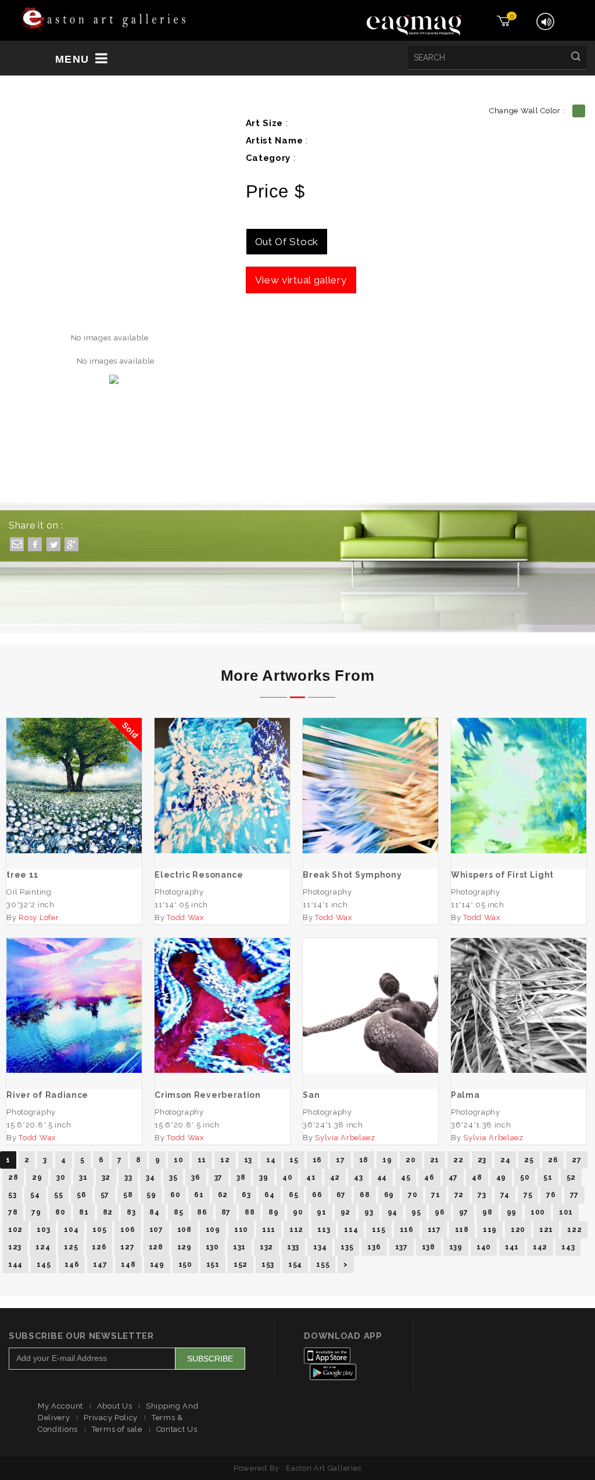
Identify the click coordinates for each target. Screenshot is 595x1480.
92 (345, 1212)
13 (248, 1160)
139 (456, 1247)
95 (416, 1212)
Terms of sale (117, 1429)
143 (568, 1247)
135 (346, 1247)
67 (341, 1195)
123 (14, 1247)
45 (405, 1177)
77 (574, 1195)
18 (363, 1160)
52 (571, 1177)
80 (60, 1212)
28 (13, 1177)
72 (459, 1195)
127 (127, 1247)
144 (15, 1264)
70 (412, 1195)
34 (150, 1177)
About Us (114, 1406)
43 (358, 1177)
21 (434, 1160)
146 (71, 1264)
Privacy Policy (111, 1417)
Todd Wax (186, 917)
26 (553, 1160)
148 (128, 1264)
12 (225, 1160)
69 (389, 1195)
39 (263, 1177)
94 (392, 1212)
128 (156, 1247)
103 (43, 1230)
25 (528, 1160)
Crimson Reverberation (222, 990)
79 (36, 1212)
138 (428, 1247)
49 (501, 1177)
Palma (518, 996)
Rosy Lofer (39, 917)
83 (131, 1212)
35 (173, 1177)
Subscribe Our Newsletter (81, 1336)
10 (178, 1160)
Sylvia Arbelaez (345, 1137)
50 (524, 1177)
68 (365, 1195)
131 (239, 1247)
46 (429, 1177)
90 (298, 1212)
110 (241, 1230)
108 (184, 1230)
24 (505, 1160)
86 (202, 1212)
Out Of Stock (286, 241)
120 (518, 1230)
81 (83, 1212)
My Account (60, 1406)
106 (127, 1230)
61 (198, 1195)
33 (128, 1177)
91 (321, 1212)
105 (99, 1230)
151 (213, 1264)
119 (490, 1230)
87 (226, 1212)
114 (351, 1230)
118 (462, 1230)
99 (512, 1212)
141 (512, 1247)
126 (99, 1247)
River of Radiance (74, 996)
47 (453, 1177)
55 (58, 1195)
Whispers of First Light (519, 770)
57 (105, 1195)
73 (482, 1195)
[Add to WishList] (189, 824)
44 (382, 1177)
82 (108, 1212)
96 (440, 1212)
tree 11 (74, 796)
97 (463, 1212)
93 (368, 1212)
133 (293, 1247)
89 (273, 1212)
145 (44, 1264)
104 (71, 1230)
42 (335, 1177)
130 (212, 1247)
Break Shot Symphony (370, 770)
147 (100, 1264)
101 (566, 1212)
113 (323, 1230)
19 (387, 1160)
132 (266, 1247)
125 (71, 1247)
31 (83, 1177)
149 (157, 1264)
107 (156, 1230)
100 (538, 1212)
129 (184, 1247)
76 (550, 1195)
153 (267, 1264)
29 (37, 1177)
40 (287, 1177)
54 (35, 1195)
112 (296, 1230)
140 (483, 1247)
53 (12, 1195)
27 (576, 1160)
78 (12, 1212)
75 (528, 1195)
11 (202, 1160)
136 (374, 1247)
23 (482, 1160)
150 (185, 1264)
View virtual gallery (301, 280)
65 (293, 1195)
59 (151, 1195)
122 (574, 1230)
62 (223, 1195)
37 (218, 1177)
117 (434, 1230)
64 (269, 1195)
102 (15, 1230)
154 (295, 1264)
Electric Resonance (222, 770)
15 (293, 1160)
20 (410, 1160)
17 (340, 1160)
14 (270, 1160)
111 (268, 1230)
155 (322, 1264)
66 (317, 1195)
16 (317, 1160)
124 (42, 1247)
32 (106, 1177)
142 (540, 1247)
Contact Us (177, 1429)
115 (378, 1230)
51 (547, 1177)
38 (240, 1177)
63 (246, 1195)
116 (407, 1230)
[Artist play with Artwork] (103, 20)
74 (505, 1195)
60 (175, 1195)
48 (477, 1177)
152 (241, 1264)
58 (127, 1195)
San (370, 996)
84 (154, 1212)
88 (250, 1212)
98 (487, 1212)
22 (458, 1160)
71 (435, 1195)
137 (401, 1247)
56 (81, 1195)
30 (60, 1177)
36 (195, 1177)
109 (213, 1230)
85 (178, 1212)
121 (546, 1230)
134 (320, 1247)
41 (311, 1177)
